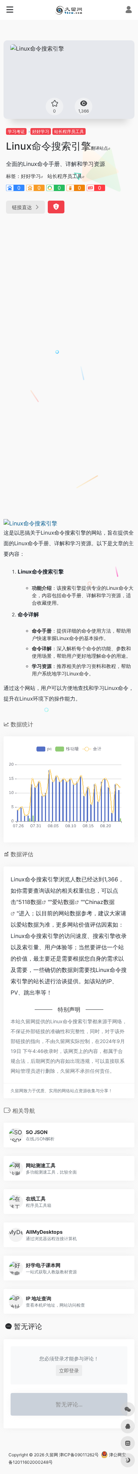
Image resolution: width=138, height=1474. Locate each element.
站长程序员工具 (69, 131)
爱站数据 (63, 901)
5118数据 (30, 901)
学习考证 (16, 131)
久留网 (51, 1454)
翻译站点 (99, 148)
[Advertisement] (69, 295)
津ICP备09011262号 (79, 1454)
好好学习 (40, 131)
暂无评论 (28, 1326)
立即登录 (69, 1371)
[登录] (128, 10)
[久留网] (69, 9)
